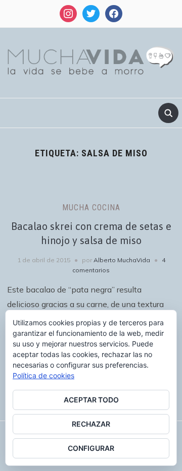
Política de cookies (43, 375)
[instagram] (68, 13)
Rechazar (91, 424)
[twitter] (91, 13)
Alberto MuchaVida (122, 260)
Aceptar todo (91, 399)
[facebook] (113, 13)
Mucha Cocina (91, 207)
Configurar (91, 448)
